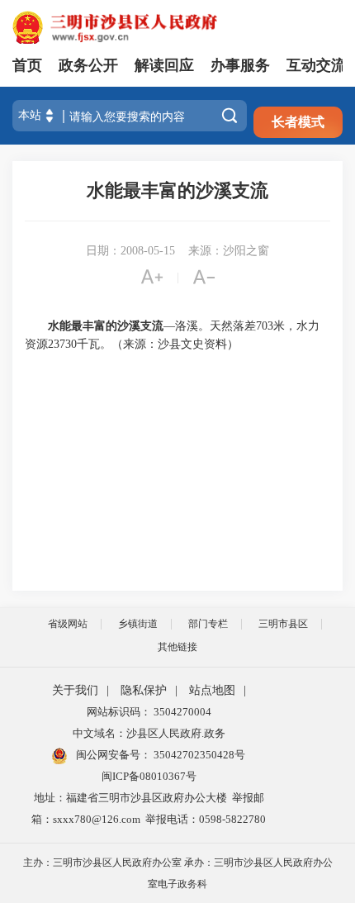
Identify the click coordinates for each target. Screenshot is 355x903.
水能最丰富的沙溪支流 (177, 190)
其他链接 (177, 647)
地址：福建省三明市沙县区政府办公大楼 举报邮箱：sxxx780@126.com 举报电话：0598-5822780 (148, 808)
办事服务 (240, 65)
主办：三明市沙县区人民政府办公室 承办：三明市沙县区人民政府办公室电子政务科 (178, 873)
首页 (27, 65)
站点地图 (212, 690)
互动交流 (316, 65)
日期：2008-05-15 (130, 251)
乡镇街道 (138, 624)
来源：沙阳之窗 (228, 251)
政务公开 (88, 65)
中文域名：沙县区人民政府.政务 (149, 733)
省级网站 (68, 624)
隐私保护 (144, 690)
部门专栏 (208, 624)
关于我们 (75, 690)
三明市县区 (283, 624)
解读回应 (164, 65)
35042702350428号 (198, 755)
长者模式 (298, 122)
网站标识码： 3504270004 (149, 712)
